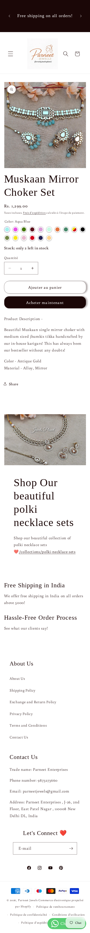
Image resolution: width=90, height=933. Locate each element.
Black (83, 229)
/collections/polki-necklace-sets (47, 551)
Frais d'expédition (34, 212)
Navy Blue (41, 238)
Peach (49, 238)
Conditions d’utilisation (68, 914)
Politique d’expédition (36, 922)
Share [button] (13, 383)
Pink (24, 238)
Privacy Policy (21, 713)
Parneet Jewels (28, 900)
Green (24, 229)
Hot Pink (15, 229)
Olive (7, 238)
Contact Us (19, 737)
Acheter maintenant (45, 302)
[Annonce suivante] (81, 16)
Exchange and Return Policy (33, 701)
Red (32, 238)
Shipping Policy (23, 690)
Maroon (32, 229)
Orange (57, 229)
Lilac (41, 229)
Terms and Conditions (28, 725)
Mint (49, 229)
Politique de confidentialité (28, 914)
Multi (74, 229)
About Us (17, 678)
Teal (66, 229)
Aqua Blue (7, 229)
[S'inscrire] (71, 848)
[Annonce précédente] (9, 16)
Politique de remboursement (55, 906)
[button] (10, 54)
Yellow (15, 238)
